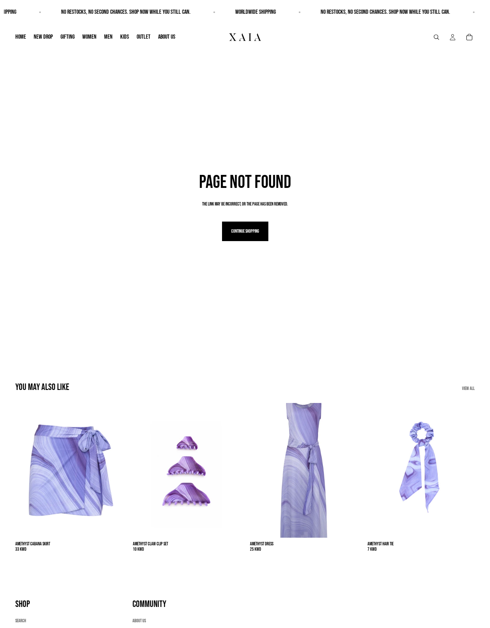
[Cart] (469, 37)
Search (20, 621)
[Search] (436, 37)
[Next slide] (111, 470)
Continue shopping (245, 231)
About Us (139, 621)
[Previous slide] (26, 470)
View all (468, 388)
